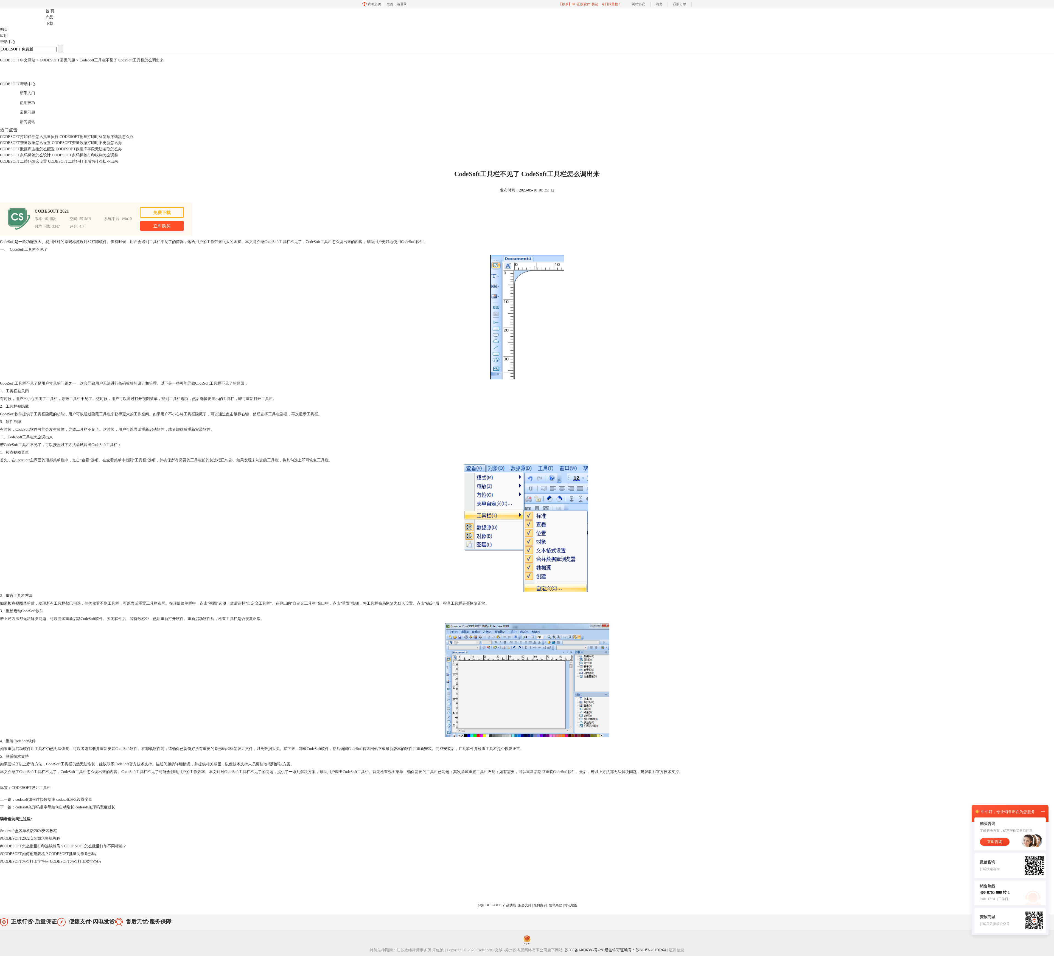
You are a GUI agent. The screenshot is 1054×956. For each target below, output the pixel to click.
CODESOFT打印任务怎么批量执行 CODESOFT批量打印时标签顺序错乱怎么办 (66, 137)
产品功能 (510, 905)
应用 (4, 36)
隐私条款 (556, 905)
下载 (49, 23)
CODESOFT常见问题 (57, 60)
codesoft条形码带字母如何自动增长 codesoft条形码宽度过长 (65, 807)
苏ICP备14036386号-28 (584, 950)
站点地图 (571, 905)
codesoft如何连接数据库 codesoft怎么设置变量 (53, 799)
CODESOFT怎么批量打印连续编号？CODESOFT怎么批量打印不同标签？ (63, 846)
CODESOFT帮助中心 (17, 84)
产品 (49, 17)
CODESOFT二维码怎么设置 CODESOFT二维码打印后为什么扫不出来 (59, 161)
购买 (4, 29)
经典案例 (541, 905)
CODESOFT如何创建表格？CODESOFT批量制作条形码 (48, 854)
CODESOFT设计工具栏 (31, 788)
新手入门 (21, 92)
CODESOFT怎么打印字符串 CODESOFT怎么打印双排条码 (50, 861)
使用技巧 (21, 101)
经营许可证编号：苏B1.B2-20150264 (636, 950)
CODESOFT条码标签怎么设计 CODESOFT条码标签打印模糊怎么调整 (59, 155)
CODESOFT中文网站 (17, 60)
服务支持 (525, 905)
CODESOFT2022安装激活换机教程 (30, 838)
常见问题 (21, 111)
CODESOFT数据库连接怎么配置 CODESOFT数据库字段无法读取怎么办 (61, 149)
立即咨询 (994, 842)
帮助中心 (7, 42)
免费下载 (162, 212)
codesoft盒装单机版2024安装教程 (28, 831)
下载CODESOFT (489, 905)
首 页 (50, 11)
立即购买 (162, 226)
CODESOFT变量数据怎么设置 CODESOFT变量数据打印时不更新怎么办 (61, 143)
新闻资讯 (21, 121)
